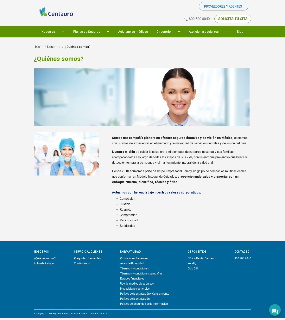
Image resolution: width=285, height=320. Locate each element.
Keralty (192, 263)
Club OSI (193, 268)
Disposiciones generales (135, 288)
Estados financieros (132, 278)
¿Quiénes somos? (45, 258)
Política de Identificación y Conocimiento (144, 293)
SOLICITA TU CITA (233, 19)
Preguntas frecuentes (87, 258)
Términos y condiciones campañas (141, 273)
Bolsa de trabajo (44, 263)
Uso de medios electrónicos (137, 283)
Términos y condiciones (134, 268)
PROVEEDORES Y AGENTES (223, 6)
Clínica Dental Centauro (202, 258)
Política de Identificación (135, 298)
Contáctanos (82, 263)
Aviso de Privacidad (132, 263)
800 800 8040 (242, 258)
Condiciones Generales (134, 258)
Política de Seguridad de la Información (144, 303)
